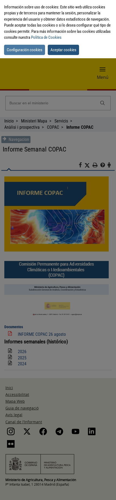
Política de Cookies (46, 37)
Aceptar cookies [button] (63, 49)
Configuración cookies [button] (24, 49)
